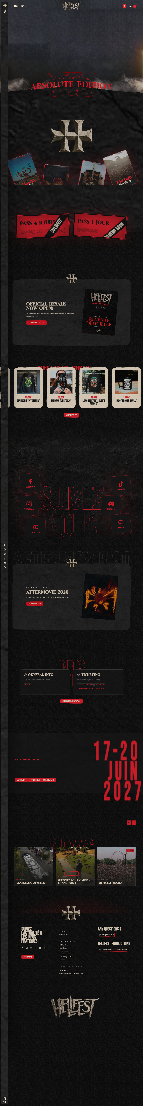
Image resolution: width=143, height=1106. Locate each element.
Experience (63, 948)
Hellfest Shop (63, 945)
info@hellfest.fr (108, 935)
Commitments (63, 951)
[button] (129, 822)
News (16, 6)
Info (23, 6)
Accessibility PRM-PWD (66, 957)
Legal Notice (63, 970)
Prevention (62, 954)
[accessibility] (124, 6)
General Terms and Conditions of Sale (71, 973)
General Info (63, 934)
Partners (62, 960)
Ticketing (62, 931)
